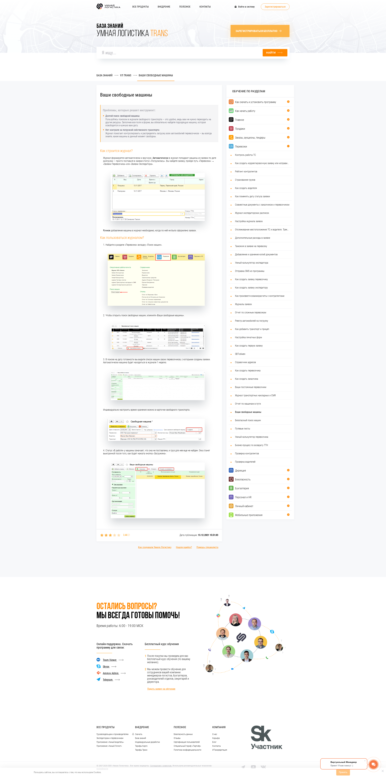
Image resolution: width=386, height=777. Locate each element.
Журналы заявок (243, 304)
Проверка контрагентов (247, 453)
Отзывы (177, 738)
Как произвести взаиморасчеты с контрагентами (259, 295)
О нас (214, 734)
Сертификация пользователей (187, 742)
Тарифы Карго (141, 746)
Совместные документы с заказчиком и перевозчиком (262, 204)
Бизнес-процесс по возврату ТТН (251, 445)
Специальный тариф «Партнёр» (187, 746)
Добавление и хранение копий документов (256, 254)
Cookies (97, 772)
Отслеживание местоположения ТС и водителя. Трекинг (262, 229)
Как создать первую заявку (249, 345)
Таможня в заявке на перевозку (251, 246)
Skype (106, 666)
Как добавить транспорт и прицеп (252, 329)
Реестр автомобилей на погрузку (251, 320)
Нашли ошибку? (184, 547)
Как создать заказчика (246, 378)
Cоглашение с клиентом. (161, 765)
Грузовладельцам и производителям (112, 734)
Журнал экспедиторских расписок (252, 213)
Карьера (216, 738)
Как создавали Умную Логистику (154, 547)
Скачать (138, 734)
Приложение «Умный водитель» (110, 742)
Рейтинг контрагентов (246, 171)
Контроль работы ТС (245, 155)
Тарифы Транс (141, 750)
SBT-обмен (240, 354)
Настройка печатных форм (248, 337)
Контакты (205, 6)
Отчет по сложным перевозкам (250, 312)
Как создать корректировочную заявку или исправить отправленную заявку (262, 163)
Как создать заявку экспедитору (251, 287)
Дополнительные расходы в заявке (252, 237)
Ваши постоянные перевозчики (250, 387)
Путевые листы (242, 428)
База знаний (140, 738)
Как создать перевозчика (248, 370)
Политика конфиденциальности (187, 750)
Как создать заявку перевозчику (251, 279)
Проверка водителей (245, 461)
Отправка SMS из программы (249, 271)
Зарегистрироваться (275, 6)
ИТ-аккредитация (219, 750)
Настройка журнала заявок (249, 221)
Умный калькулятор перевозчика (251, 436)
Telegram (108, 679)
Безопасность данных (183, 734)
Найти (271, 52)
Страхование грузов (245, 179)
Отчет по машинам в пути (248, 403)
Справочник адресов (245, 362)
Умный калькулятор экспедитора (251, 262)
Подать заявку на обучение (161, 688)
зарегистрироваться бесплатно (256, 31)
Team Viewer (110, 659)
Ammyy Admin (111, 673)
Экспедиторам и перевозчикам (109, 738)
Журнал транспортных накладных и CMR (255, 395)
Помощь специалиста (207, 547)
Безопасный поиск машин (248, 420)
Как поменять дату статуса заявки (252, 196)
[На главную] (108, 9)
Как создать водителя (246, 188)
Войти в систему (246, 6)
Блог (214, 742)
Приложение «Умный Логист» (109, 746)
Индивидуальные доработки (147, 742)
